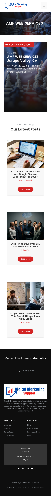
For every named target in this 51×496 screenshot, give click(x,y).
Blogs (29, 425)
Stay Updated (25, 180)
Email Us (25, 451)
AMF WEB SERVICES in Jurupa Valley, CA (25, 58)
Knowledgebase (33, 432)
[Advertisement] (25, 91)
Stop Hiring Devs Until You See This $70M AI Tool (25, 245)
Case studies (32, 428)
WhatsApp (25, 448)
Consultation (9, 432)
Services (7, 428)
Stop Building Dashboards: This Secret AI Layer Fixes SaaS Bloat (25, 316)
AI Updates (25, 250)
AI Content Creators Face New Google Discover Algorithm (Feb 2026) (25, 174)
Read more (25, 189)
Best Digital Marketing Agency (19, 44)
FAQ (29, 435)
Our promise (9, 435)
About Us (7, 425)
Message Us (28, 370)
